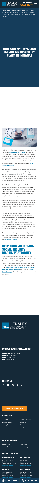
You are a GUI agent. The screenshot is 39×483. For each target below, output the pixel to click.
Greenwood (25, 469)
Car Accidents (6, 444)
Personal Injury (24, 447)
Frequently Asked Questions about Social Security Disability (19, 11)
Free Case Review (14, 408)
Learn (9, 10)
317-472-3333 (12, 355)
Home (4, 10)
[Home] (10, 4)
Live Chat (11, 480)
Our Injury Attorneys (25, 419)
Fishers (5, 469)
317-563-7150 (11, 357)
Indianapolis (8, 458)
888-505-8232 (15, 353)
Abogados (22, 425)
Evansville (25, 458)
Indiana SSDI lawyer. (10, 239)
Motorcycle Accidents (8, 447)
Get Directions (7, 465)
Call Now (31, 480)
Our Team (5, 419)
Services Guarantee (7, 422)
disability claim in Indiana (17, 152)
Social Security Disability (20, 10)
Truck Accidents (24, 444)
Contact (22, 428)
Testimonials (23, 422)
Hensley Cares (6, 425)
